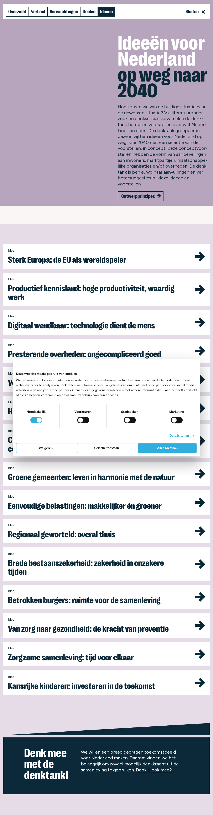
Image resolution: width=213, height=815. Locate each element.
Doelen (89, 12)
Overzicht (17, 12)
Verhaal (38, 12)
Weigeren (46, 448)
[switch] (83, 420)
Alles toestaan (167, 448)
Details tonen (179, 435)
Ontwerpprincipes (138, 196)
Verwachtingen (64, 12)
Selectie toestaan (106, 448)
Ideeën (106, 12)
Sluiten (192, 12)
